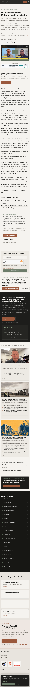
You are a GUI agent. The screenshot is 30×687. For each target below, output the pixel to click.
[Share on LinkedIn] (15, 42)
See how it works (8, 239)
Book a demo (6, 82)
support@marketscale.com (8, 268)
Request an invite (8, 319)
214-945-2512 (22, 267)
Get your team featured (9, 235)
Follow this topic (15, 270)
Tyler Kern (4, 89)
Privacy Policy (4, 681)
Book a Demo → (4, 655)
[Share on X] (12, 42)
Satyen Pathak (18, 89)
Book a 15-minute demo (9, 641)
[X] (3, 657)
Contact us (3, 654)
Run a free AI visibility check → (10, 288)
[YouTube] (6, 657)
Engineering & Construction (9, 9)
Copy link (8, 42)
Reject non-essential (22, 684)
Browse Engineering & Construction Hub (12, 470)
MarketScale (19, 33)
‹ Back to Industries (5, 7)
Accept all (8, 684)
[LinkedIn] (1, 657)
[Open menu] (28, 2)
